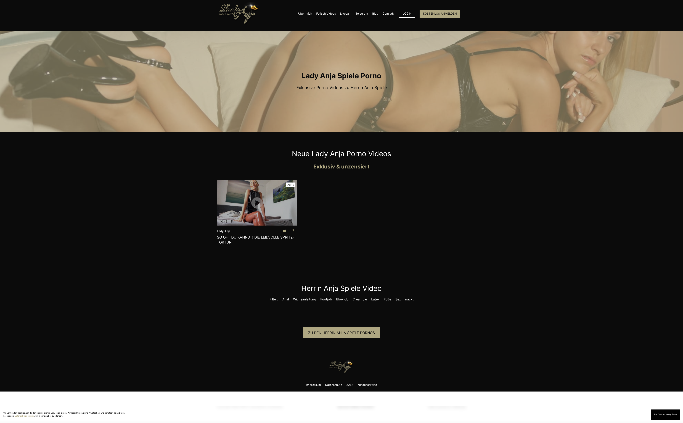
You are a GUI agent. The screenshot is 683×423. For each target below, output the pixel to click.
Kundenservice (367, 385)
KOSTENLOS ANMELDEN (440, 13)
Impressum (313, 385)
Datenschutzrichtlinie (24, 416)
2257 (349, 385)
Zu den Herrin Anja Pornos (341, 333)
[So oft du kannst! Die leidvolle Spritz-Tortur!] (257, 202)
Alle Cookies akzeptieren (665, 414)
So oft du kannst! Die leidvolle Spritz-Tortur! (255, 239)
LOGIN (407, 13)
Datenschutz (333, 385)
